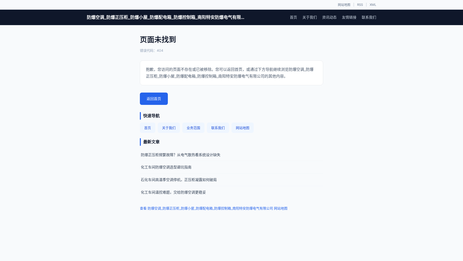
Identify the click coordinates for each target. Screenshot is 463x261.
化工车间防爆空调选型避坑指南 (166, 167)
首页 (293, 17)
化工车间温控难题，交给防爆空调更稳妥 (173, 192)
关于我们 (309, 17)
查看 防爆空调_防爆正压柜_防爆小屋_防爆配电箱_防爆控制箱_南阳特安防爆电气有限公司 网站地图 (213, 208)
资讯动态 (329, 17)
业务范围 (193, 128)
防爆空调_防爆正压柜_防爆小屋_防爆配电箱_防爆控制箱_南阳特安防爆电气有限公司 (166, 17)
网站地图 (344, 5)
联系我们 (369, 17)
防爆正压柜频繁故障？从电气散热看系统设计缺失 (180, 154)
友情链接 (349, 17)
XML (373, 5)
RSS (360, 5)
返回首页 (154, 98)
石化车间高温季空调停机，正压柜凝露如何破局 (179, 179)
